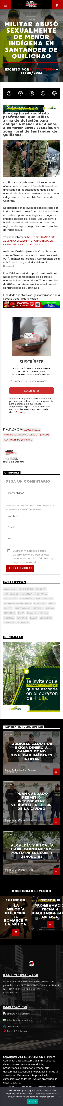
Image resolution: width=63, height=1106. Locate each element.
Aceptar (32, 1101)
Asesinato (10, 589)
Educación (10, 598)
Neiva (21, 613)
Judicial (31, 19)
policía (44, 613)
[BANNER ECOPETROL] (31, 108)
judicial (44, 434)
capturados (11, 594)
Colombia (27, 594)
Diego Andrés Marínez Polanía (20, 770)
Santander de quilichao (18, 439)
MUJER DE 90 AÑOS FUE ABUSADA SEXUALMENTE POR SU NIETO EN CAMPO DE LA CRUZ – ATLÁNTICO (29, 240)
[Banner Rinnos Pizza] (31, 304)
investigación (23, 608)
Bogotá (40, 589)
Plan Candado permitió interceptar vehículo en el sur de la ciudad (31, 801)
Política (9, 618)
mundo (50, 608)
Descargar (21, 412)
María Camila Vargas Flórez (19, 820)
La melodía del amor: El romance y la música (15, 914)
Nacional (9, 613)
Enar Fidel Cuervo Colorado (20, 434)
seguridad (46, 618)
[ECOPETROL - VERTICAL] (31, 677)
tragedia (9, 622)
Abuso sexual (32, 430)
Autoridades (26, 589)
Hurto (8, 608)
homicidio (40, 603)
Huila (52, 603)
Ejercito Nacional (30, 598)
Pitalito (32, 613)
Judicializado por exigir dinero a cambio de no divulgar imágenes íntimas (31, 751)
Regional (22, 618)
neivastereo (42, 69)
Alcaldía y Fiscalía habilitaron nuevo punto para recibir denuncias (32, 851)
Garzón (47, 598)
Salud (33, 618)
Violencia (23, 622)
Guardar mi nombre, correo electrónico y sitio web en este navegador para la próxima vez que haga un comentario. (34, 551)
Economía (41, 594)
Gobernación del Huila (17, 603)
